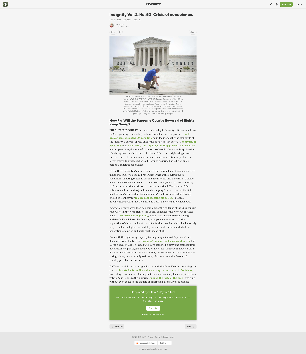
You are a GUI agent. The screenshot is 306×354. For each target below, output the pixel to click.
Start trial (153, 308)
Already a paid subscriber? (153, 314)
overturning (189, 141)
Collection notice (168, 337)
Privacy (150, 337)
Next (189, 326)
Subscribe (286, 4)
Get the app (165, 343)
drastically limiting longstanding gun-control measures (161, 145)
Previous (119, 326)
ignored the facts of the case (166, 277)
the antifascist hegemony (133, 215)
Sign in (298, 4)
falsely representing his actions (154, 197)
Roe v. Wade (116, 145)
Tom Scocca (119, 24)
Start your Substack (147, 343)
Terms (157, 337)
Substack (141, 349)
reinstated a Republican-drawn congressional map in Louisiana (154, 270)
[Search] (271, 4)
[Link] (106, 122)
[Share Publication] (276, 4)
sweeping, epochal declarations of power (165, 240)
